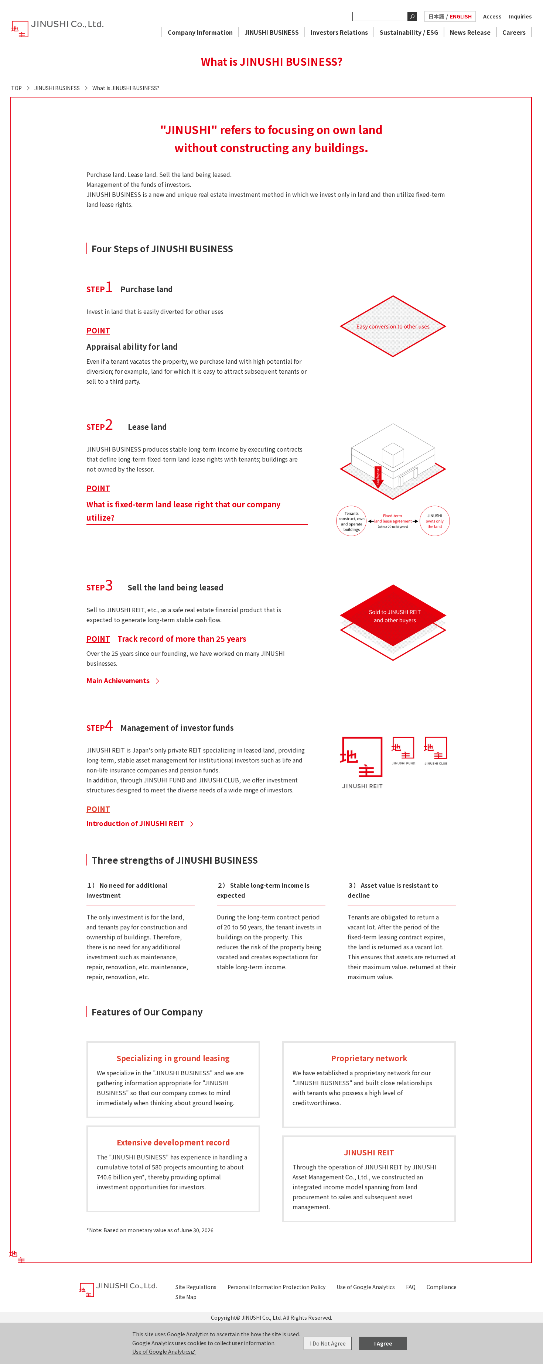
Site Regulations (195, 1287)
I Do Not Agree (328, 1343)
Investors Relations (339, 32)
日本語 (436, 16)
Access (492, 16)
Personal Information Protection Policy (276, 1287)
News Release (470, 32)
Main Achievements (118, 680)
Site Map (186, 1296)
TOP (16, 88)
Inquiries (520, 16)
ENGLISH (461, 16)
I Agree (383, 1343)
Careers (514, 32)
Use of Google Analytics (161, 1351)
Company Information (200, 32)
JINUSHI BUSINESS (272, 32)
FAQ (411, 1287)
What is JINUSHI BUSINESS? (125, 88)
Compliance (442, 1287)
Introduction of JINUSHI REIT (135, 823)
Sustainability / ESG (409, 32)
